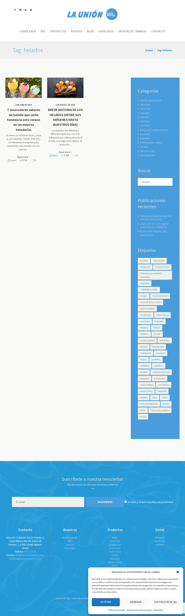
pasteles (143, 372)
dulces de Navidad (160, 296)
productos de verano (161, 372)
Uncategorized (147, 155)
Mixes (115, 565)
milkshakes (164, 340)
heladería (144, 327)
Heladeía (144, 117)
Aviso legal (158, 609)
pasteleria (156, 359)
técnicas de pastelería (160, 410)
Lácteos (115, 555)
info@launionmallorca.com (29, 555)
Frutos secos (115, 551)
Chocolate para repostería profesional (151, 275)
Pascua (143, 359)
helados (156, 327)
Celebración (145, 267)
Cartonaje (115, 541)
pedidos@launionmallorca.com (25, 558)
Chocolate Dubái (162, 267)
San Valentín (163, 385)
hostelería (145, 125)
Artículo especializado (151, 100)
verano (143, 416)
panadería (145, 134)
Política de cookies (116, 609)
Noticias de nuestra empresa (154, 130)
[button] (178, 572)
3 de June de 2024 (24, 105)
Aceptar (105, 602)
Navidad (143, 347)
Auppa (13, 160)
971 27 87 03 (30, 551)
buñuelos (144, 260)
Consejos (144, 113)
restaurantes (159, 378)
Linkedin (160, 544)
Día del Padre (145, 315)
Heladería (144, 121)
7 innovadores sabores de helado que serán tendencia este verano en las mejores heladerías (23, 120)
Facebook (159, 541)
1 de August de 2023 (65, 105)
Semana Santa (146, 391)
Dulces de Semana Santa (150, 302)
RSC (70, 541)
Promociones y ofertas (151, 142)
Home (149, 50)
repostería (144, 378)
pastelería (145, 138)
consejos (143, 296)
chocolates (144, 283)
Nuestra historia (70, 537)
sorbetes (143, 397)
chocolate (145, 104)
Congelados (115, 544)
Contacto (69, 544)
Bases (115, 537)
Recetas (144, 146)
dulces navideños (147, 308)
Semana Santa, (147, 151)
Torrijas (166, 404)
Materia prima (115, 562)
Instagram (160, 537)
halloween (159, 321)
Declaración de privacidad (139, 609)
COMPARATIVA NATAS (149, 289)
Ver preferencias (165, 602)
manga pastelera (147, 340)
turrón (142, 410)
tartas (164, 397)
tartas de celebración (149, 404)
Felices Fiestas (162, 315)
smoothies (162, 391)
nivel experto (145, 353)
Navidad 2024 (158, 347)
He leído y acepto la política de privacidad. (150, 502)
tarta (154, 397)
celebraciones (158, 260)
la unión (157, 334)
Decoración (115, 548)
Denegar (135, 602)
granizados (145, 321)
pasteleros (144, 365)
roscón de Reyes (146, 385)
